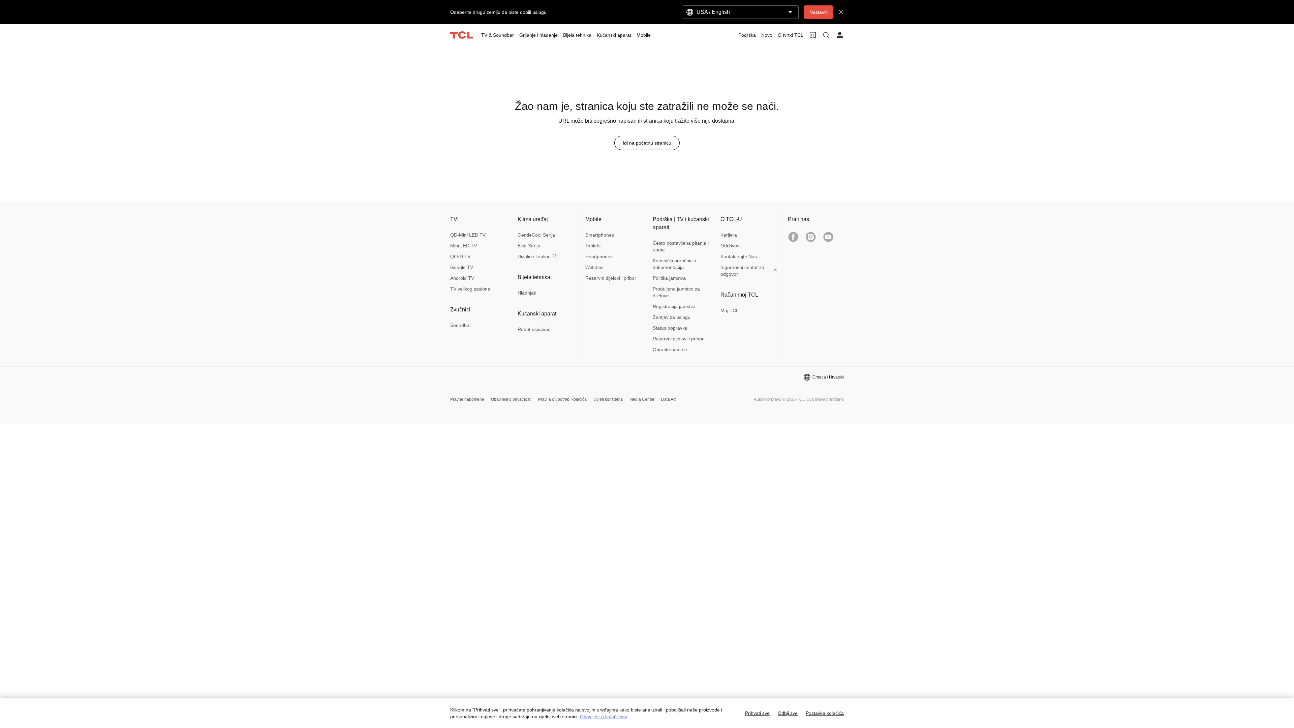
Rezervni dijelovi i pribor (610, 278)
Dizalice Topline (534, 256)
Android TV (462, 278)
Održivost (730, 245)
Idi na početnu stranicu (647, 143)
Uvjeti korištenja (608, 399)
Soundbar (460, 325)
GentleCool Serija (536, 235)
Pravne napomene (467, 399)
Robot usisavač (534, 329)
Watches (594, 267)
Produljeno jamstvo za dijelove (676, 292)
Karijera (728, 235)
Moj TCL (729, 310)
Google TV (461, 267)
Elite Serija (529, 245)
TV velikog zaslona (470, 289)
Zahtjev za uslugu (671, 317)
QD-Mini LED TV (468, 235)
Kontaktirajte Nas (738, 256)
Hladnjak (527, 293)
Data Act (668, 399)
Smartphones (599, 235)
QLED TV (460, 256)
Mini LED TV (463, 245)
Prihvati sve (757, 713)
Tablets (592, 245)
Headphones (599, 256)
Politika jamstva (669, 278)
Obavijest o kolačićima (603, 716)
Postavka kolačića (825, 713)
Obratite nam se (670, 349)
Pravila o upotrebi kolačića (562, 399)
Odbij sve (788, 713)
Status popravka (670, 328)
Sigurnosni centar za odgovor (742, 271)
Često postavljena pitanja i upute (681, 246)
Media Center (641, 399)
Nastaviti (818, 12)
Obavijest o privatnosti (511, 399)
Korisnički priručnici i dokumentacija (674, 264)
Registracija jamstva (674, 306)
